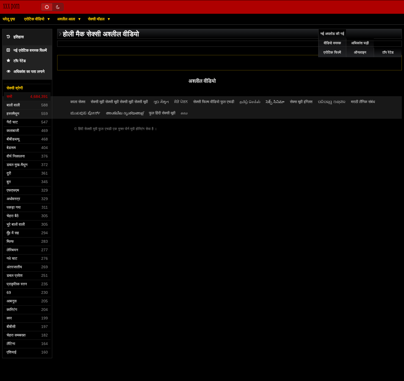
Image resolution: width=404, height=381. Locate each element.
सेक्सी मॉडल (97, 19)
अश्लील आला (66, 19)
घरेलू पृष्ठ (9, 19)
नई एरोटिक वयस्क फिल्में (30, 50)
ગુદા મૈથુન (161, 102)
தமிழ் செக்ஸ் (250, 102)
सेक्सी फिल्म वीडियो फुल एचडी (213, 102)
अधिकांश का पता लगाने (29, 72)
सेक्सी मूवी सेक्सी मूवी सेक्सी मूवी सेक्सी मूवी (119, 102)
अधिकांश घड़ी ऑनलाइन (360, 47)
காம (184, 113)
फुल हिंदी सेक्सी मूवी (162, 113)
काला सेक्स (77, 102)
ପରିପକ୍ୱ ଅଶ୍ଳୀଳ (331, 102)
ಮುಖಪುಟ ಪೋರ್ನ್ (85, 113)
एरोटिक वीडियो (34, 19)
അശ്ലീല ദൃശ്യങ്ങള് (124, 113)
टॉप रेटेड (19, 61)
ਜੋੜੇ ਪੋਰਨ (181, 102)
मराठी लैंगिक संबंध (363, 102)
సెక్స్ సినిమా (275, 102)
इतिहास (18, 37)
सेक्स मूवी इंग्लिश (301, 102)
